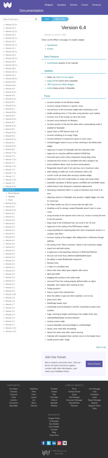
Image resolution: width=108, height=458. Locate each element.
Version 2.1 (10, 288)
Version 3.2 (10, 264)
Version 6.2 (10, 213)
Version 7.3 (10, 163)
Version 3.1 (10, 267)
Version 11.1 (10, 48)
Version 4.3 (10, 244)
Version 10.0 (10, 82)
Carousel (13, 394)
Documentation (31, 10)
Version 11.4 (10, 28)
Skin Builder (54, 424)
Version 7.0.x (10, 180)
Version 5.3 (10, 227)
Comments (13, 403)
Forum (85, 5)
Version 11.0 (10, 55)
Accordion (13, 389)
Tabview (34, 406)
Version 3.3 (10, 261)
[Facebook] (43, 443)
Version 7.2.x (10, 166)
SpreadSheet (74, 403)
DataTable (13, 406)
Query (74, 394)
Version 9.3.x (10, 92)
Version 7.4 (10, 156)
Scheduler (94, 394)
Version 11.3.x (11, 31)
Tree (54, 394)
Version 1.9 (10, 298)
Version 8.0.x (10, 146)
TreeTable (54, 397)
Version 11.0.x (11, 52)
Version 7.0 (10, 183)
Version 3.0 (10, 271)
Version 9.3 (10, 95)
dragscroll (51, 81)
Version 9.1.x (10, 105)
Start (47, 19)
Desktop (74, 406)
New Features (14, 193)
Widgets (49, 5)
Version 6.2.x (10, 210)
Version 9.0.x (10, 112)
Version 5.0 (10, 237)
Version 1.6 (10, 308)
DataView (34, 389)
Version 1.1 (10, 325)
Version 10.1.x (11, 72)
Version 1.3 (10, 318)
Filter (34, 392)
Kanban (50, 49)
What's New (60, 19)
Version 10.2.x (11, 65)
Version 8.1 (10, 143)
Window (54, 406)
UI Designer (54, 421)
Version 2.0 (10, 291)
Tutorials (54, 430)
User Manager (94, 389)
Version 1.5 (10, 311)
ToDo (94, 408)
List (33, 400)
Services (96, 5)
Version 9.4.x (10, 85)
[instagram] (59, 443)
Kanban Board (74, 392)
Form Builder (54, 427)
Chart (13, 397)
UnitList (54, 400)
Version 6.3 (10, 207)
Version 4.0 (10, 254)
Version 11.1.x (11, 45)
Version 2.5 (10, 274)
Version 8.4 (10, 122)
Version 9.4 (10, 89)
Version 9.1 (10, 109)
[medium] (65, 443)
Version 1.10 (10, 294)
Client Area (54, 435)
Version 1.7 (10, 304)
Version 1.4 (10, 314)
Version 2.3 (10, 281)
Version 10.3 (10, 62)
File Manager (74, 397)
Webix (46, 453)
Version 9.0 (10, 116)
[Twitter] (49, 443)
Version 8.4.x (10, 119)
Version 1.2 (10, 321)
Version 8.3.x (10, 126)
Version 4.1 (10, 250)
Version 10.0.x (11, 79)
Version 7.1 (10, 176)
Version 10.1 (10, 75)
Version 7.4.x (10, 153)
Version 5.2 (10, 230)
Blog (54, 432)
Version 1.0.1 (10, 331)
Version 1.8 (10, 301)
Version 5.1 (10, 234)
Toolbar (54, 392)
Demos (73, 5)
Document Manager (74, 400)
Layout (34, 397)
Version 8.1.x (10, 139)
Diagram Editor (94, 406)
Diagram (94, 403)
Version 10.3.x (11, 58)
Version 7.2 (10, 170)
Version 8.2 (10, 136)
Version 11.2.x (11, 38)
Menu (34, 403)
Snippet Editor (54, 418)
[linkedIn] (54, 443)
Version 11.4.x (11, 25)
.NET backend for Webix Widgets (60, 84)
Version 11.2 (10, 41)
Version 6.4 (10, 190)
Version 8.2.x (10, 132)
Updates (11, 197)
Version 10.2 (10, 68)
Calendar (13, 392)
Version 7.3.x (10, 159)
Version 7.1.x (10, 173)
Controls (13, 400)
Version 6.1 (10, 217)
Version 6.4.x (10, 186)
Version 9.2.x (10, 99)
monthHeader (52, 63)
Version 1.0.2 (10, 328)
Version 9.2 (10, 102)
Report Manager (94, 400)
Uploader (54, 403)
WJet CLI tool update (65, 77)
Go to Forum (94, 364)
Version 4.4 (10, 240)
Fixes (10, 200)
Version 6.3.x (10, 203)
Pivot (74, 389)
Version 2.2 (10, 284)
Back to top (101, 347)
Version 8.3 (10, 129)
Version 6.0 (10, 220)
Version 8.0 (10, 149)
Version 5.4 (10, 223)
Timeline (54, 389)
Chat (94, 392)
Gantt (94, 397)
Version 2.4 (10, 277)
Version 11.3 (10, 35)
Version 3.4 (10, 257)
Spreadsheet (52, 45)
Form (34, 394)
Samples (61, 5)
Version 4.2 (10, 247)
